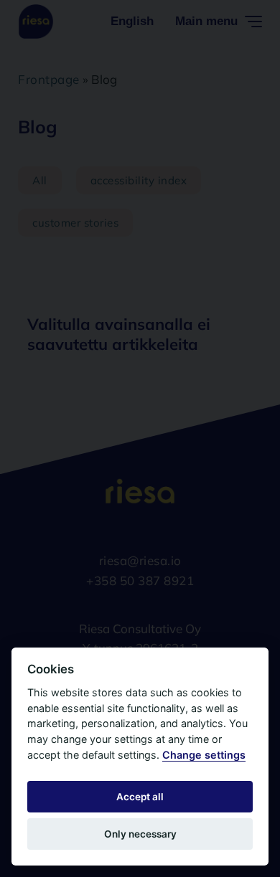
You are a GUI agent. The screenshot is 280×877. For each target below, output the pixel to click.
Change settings (204, 755)
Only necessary (140, 834)
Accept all (140, 796)
